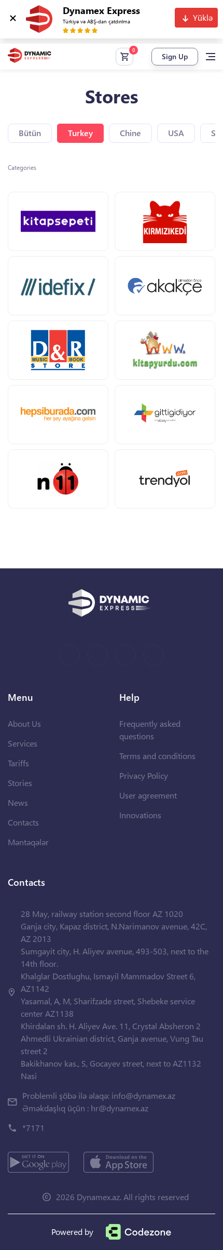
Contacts (23, 822)
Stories (20, 782)
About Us (24, 723)
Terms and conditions (157, 755)
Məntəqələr (28, 841)
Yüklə (203, 17)
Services (22, 743)
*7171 (33, 1127)
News (18, 802)
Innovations (140, 814)
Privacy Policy (143, 775)
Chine (130, 132)
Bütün (30, 132)
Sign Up (175, 56)
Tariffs (18, 762)
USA (176, 132)
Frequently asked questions (149, 729)
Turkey (80, 132)
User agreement (148, 795)
